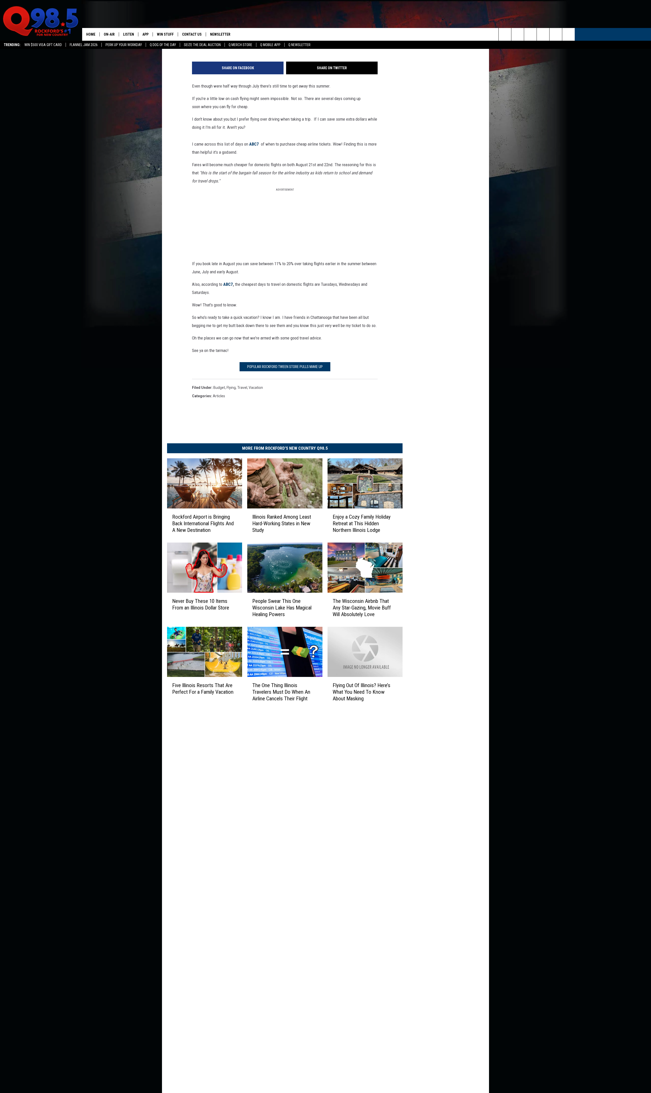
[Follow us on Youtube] (568, 34)
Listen (128, 34)
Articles (219, 396)
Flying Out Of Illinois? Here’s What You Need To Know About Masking (361, 691)
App (145, 34)
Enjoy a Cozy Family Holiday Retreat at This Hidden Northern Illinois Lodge (362, 523)
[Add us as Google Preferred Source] (517, 34)
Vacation (256, 388)
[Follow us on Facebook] (530, 34)
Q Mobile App (270, 45)
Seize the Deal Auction (202, 45)
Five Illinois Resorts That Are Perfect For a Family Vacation (202, 688)
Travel (242, 388)
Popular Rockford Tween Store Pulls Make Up (285, 367)
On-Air (109, 34)
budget (219, 388)
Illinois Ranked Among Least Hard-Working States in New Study (281, 523)
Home (90, 34)
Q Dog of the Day (163, 45)
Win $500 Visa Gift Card (43, 45)
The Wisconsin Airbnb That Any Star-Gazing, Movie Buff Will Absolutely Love (362, 607)
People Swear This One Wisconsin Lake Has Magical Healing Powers (282, 607)
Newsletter (220, 34)
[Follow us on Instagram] (543, 34)
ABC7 (254, 144)
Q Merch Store (240, 45)
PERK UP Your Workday (124, 45)
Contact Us (192, 34)
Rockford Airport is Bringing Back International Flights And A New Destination (203, 523)
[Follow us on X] (556, 34)
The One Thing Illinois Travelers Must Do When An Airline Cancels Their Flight (281, 691)
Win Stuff (165, 34)
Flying (231, 388)
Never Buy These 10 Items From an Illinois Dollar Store (200, 604)
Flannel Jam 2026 (84, 45)
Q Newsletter (299, 45)
